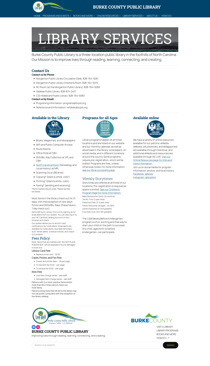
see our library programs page (98, 170)
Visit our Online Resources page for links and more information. (152, 160)
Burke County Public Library (127, 7)
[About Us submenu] (158, 15)
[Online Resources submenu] (120, 15)
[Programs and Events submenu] (70, 15)
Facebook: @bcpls (143, 174)
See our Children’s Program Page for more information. (101, 191)
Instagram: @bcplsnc (144, 177)
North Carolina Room (47, 165)
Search (170, 345)
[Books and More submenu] (94, 15)
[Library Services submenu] (143, 15)
